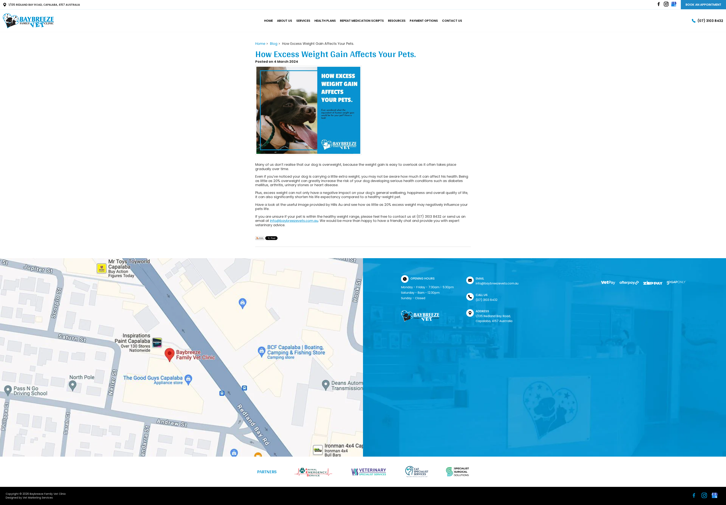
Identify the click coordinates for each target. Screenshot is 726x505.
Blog (273, 43)
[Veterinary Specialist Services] (369, 471)
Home (268, 21)
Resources (397, 21)
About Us (284, 21)
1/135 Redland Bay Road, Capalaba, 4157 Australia (44, 5)
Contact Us (452, 21)
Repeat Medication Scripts (362, 21)
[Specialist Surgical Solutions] (457, 471)
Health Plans (325, 21)
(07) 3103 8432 (710, 21)
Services (303, 21)
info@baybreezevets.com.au (294, 220)
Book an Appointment (703, 4)
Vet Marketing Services (38, 498)
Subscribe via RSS (259, 238)
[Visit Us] (181, 357)
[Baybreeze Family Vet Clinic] (28, 20)
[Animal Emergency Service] (313, 471)
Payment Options (424, 21)
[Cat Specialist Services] (416, 471)
